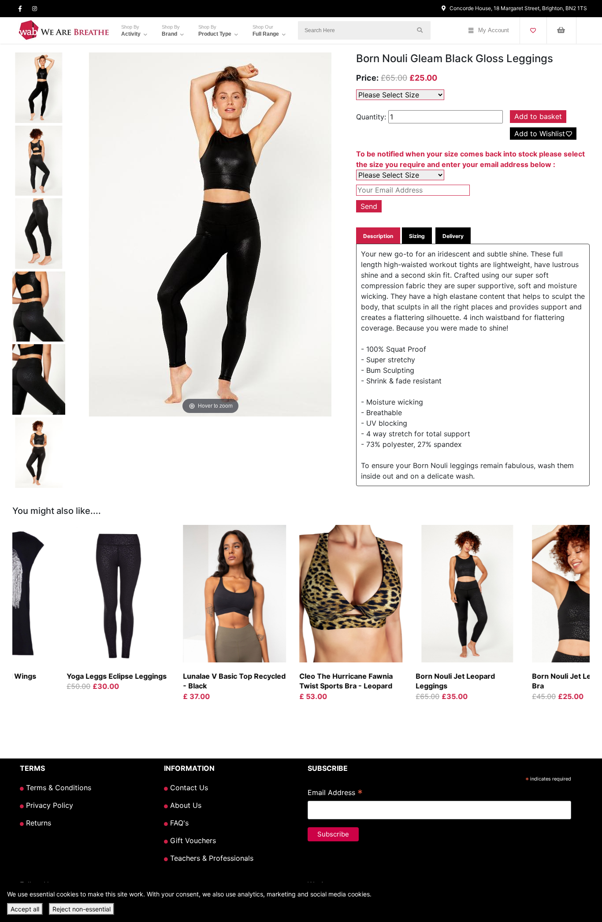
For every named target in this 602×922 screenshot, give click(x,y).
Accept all (25, 909)
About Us (184, 805)
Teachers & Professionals (210, 858)
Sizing (417, 236)
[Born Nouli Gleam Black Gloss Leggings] (38, 89)
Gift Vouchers (192, 840)
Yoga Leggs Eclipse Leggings (67, 676)
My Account (493, 30)
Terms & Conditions (57, 787)
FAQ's (178, 822)
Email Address (335, 793)
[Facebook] (20, 8)
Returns (37, 822)
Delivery (453, 236)
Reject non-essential (81, 909)
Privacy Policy (48, 805)
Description (378, 236)
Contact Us (188, 787)
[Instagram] (34, 8)
